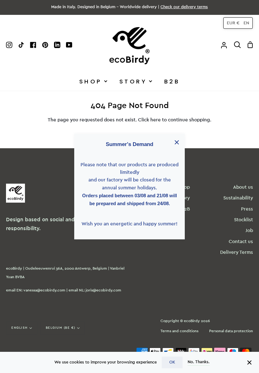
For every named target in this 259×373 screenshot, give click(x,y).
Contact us (241, 241)
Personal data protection (231, 331)
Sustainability (238, 198)
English (19, 327)
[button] (238, 23)
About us (243, 187)
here (155, 120)
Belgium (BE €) (60, 327)
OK (172, 362)
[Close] (249, 362)
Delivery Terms (236, 252)
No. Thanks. (199, 362)
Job (249, 230)
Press (247, 209)
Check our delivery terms (184, 7)
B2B (185, 209)
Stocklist (243, 219)
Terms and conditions (179, 331)
